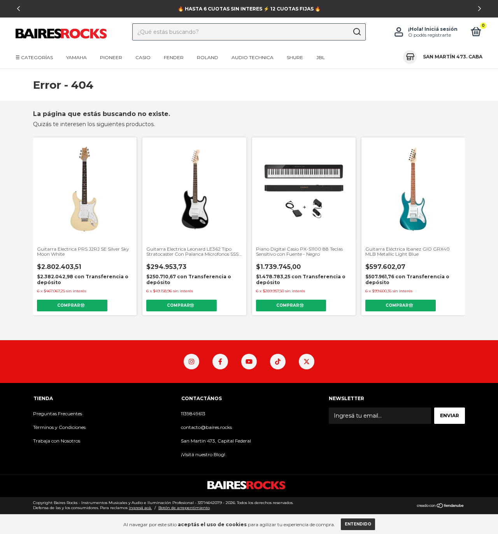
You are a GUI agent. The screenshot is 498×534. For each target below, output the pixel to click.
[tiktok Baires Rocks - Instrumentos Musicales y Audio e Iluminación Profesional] (278, 361)
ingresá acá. (140, 507)
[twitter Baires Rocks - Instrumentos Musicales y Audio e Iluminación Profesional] (306, 361)
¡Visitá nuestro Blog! (203, 454)
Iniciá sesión (441, 29)
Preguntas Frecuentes (57, 413)
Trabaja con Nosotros (56, 441)
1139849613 (193, 413)
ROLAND (207, 57)
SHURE (295, 57)
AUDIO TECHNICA (252, 57)
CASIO (143, 57)
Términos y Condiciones (59, 427)
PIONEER (111, 57)
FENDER (174, 57)
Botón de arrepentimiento (184, 507)
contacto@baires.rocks (206, 427)
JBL (320, 57)
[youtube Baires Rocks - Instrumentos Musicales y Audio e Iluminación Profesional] (249, 361)
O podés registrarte (429, 35)
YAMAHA (76, 57)
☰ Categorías (34, 57)
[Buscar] (356, 32)
